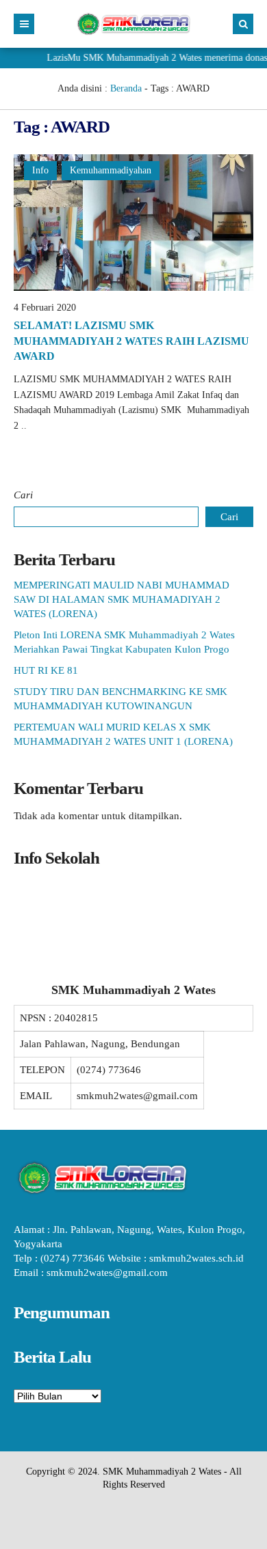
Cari (23, 494)
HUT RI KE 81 (46, 670)
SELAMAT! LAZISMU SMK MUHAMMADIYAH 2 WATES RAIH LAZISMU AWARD (131, 340)
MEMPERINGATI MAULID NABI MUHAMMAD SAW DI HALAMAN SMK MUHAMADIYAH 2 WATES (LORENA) (121, 599)
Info (40, 170)
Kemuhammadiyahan (110, 170)
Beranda (126, 88)
